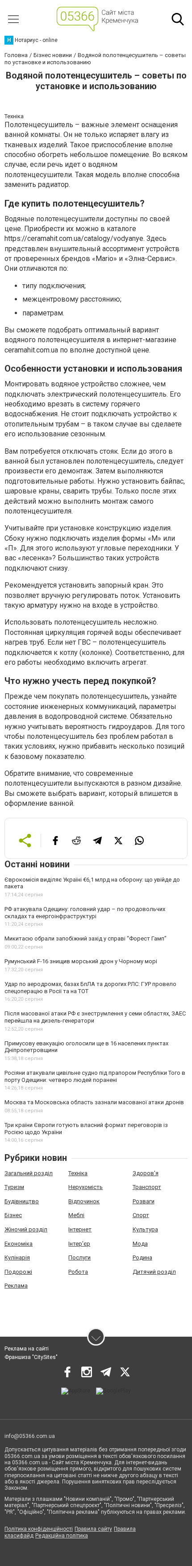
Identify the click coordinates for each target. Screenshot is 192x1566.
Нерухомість (85, 1187)
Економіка (18, 1243)
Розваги (143, 1201)
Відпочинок (84, 1201)
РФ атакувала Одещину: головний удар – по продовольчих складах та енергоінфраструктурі (84, 913)
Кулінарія (17, 1257)
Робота (78, 1271)
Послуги (79, 1257)
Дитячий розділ (154, 1271)
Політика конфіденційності (38, 1529)
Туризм (14, 1187)
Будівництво (21, 1201)
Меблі (76, 1215)
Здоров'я (146, 1173)
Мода (140, 1243)
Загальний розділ (28, 1173)
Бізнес (13, 1215)
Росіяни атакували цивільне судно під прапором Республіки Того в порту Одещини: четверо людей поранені (94, 1076)
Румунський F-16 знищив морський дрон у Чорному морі (80, 961)
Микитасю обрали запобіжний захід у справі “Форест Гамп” (85, 938)
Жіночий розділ (25, 1229)
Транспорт (147, 1187)
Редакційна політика (61, 1536)
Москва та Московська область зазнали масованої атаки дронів (94, 1102)
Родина (142, 1257)
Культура (145, 1229)
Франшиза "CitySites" (31, 1357)
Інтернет (80, 1229)
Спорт (141, 1215)
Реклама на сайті (26, 1349)
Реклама (16, 1285)
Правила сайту (93, 1529)
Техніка (78, 1173)
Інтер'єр (79, 1243)
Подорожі (18, 1271)
